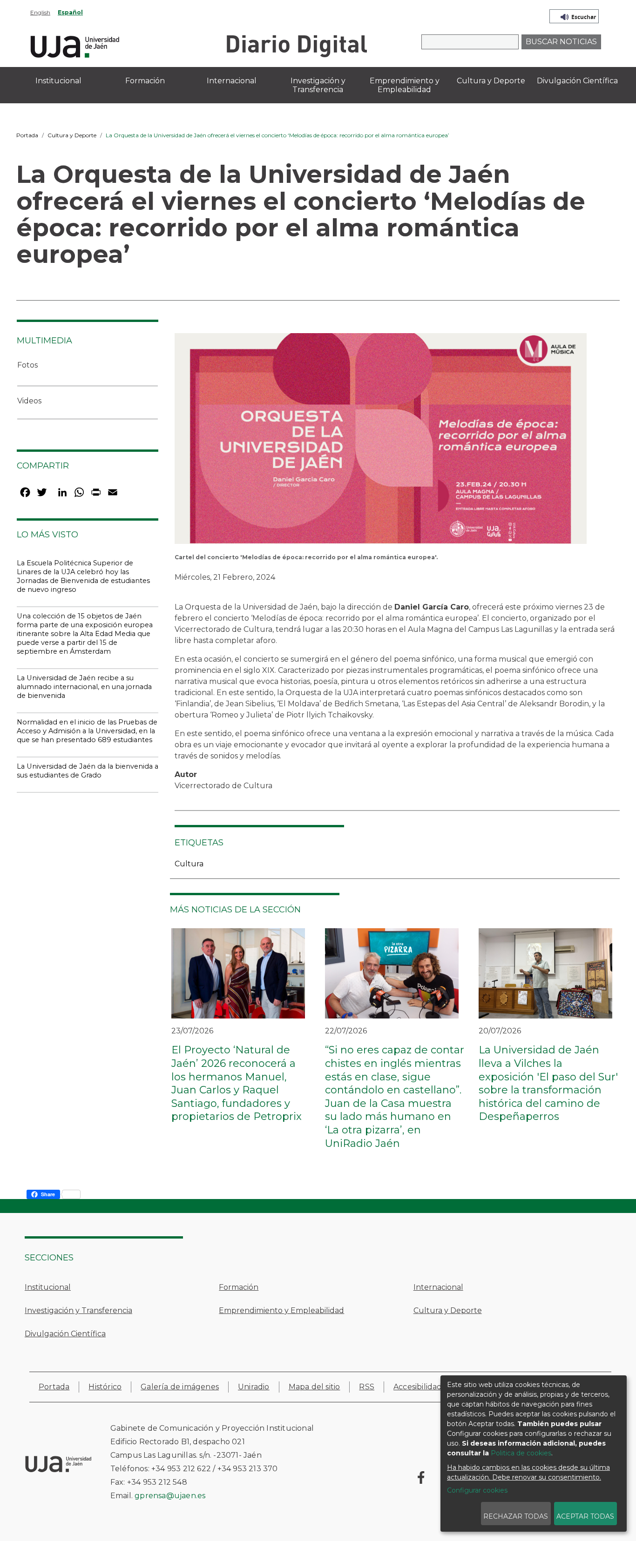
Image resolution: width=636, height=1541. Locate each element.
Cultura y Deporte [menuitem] (491, 80)
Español (70, 12)
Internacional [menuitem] (232, 80)
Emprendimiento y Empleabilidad (281, 1310)
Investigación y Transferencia (78, 1310)
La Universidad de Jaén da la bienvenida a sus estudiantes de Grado (87, 770)
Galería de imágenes (180, 1386)
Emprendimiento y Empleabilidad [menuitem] (405, 85)
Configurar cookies (477, 1490)
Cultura (189, 863)
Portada (27, 135)
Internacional (438, 1287)
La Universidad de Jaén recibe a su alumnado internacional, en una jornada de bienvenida (84, 687)
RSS (366, 1386)
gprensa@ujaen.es (170, 1495)
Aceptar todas (585, 1516)
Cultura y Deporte (71, 135)
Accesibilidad (417, 1386)
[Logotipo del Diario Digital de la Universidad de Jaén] (296, 45)
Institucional (48, 1287)
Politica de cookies (521, 1453)
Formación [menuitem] (145, 80)
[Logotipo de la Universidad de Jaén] (75, 45)
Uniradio (254, 1386)
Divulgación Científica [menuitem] (577, 80)
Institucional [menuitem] (58, 80)
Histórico (105, 1386)
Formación (238, 1287)
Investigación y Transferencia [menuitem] (318, 85)
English (40, 12)
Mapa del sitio (314, 1386)
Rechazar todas (515, 1516)
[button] (381, 441)
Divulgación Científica (65, 1333)
